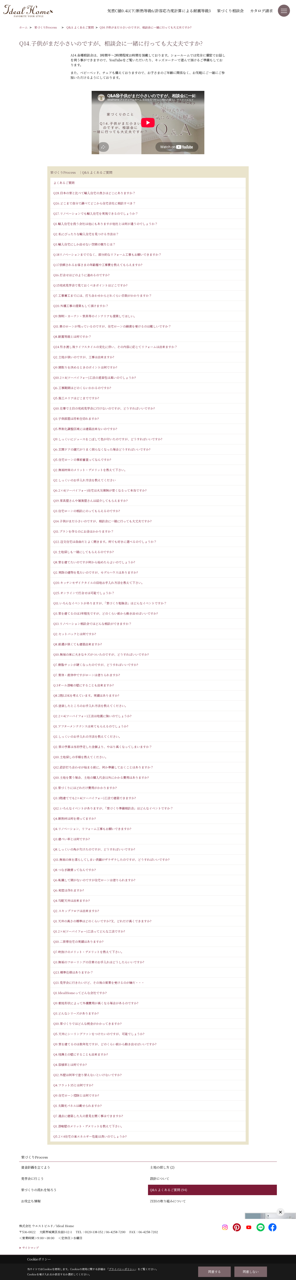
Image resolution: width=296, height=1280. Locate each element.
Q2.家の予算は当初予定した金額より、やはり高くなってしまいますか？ (102, 747)
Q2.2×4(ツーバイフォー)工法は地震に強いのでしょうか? (92, 716)
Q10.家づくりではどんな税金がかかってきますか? (87, 1023)
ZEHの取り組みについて (168, 1201)
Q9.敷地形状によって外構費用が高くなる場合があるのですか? (95, 1003)
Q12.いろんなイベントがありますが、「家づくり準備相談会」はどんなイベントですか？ (113, 808)
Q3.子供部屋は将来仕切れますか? (76, 418)
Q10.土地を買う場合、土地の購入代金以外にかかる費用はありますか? (101, 777)
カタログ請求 (261, 10)
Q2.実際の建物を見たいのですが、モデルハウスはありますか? (95, 572)
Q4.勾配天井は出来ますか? (71, 900)
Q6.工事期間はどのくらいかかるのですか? (82, 388)
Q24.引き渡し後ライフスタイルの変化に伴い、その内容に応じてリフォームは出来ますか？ (115, 347)
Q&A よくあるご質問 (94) (168, 1190)
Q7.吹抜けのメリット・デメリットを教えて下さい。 (88, 952)
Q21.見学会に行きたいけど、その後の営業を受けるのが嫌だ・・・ (98, 982)
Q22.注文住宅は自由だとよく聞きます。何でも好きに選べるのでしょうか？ (105, 541)
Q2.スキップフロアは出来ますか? (76, 911)
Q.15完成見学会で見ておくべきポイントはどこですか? (90, 285)
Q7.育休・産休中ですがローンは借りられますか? (86, 675)
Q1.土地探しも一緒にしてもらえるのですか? (83, 552)
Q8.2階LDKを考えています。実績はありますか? (86, 695)
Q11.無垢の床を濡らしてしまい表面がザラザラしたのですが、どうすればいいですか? (111, 859)
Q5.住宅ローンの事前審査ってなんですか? (82, 459)
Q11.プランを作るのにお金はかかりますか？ (83, 531)
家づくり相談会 (230, 10)
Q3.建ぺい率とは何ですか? (71, 839)
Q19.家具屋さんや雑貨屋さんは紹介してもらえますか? (90, 500)
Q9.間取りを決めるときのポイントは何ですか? (85, 367)
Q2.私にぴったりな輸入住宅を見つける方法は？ (86, 234)
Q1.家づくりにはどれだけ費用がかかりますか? (85, 788)
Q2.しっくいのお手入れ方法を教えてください (84, 480)
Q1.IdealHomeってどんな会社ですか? (80, 993)
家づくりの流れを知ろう (39, 1190)
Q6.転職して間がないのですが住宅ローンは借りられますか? (94, 880)
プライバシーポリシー (122, 1269)
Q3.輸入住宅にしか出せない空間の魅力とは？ (84, 244)
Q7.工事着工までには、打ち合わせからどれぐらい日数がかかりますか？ (102, 295)
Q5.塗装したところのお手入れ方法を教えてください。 (90, 706)
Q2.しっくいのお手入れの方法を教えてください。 (87, 736)
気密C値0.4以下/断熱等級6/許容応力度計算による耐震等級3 (159, 10)
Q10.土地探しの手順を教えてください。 (80, 757)
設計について (159, 1178)
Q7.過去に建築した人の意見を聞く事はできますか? (88, 1116)
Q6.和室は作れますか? (68, 890)
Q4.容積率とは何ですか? (70, 1064)
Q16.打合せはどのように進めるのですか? (81, 275)
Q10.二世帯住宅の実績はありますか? (78, 941)
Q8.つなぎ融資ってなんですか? (74, 870)
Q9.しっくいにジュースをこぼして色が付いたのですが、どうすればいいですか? (107, 439)
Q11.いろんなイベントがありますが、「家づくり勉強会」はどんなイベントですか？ (110, 603)
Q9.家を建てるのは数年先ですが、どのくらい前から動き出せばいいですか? (104, 1044)
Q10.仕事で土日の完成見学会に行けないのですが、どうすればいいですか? (104, 408)
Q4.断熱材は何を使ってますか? (74, 818)
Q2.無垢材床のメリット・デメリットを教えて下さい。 (90, 470)
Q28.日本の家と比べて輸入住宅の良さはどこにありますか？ (94, 193)
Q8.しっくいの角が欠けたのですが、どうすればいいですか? (94, 849)
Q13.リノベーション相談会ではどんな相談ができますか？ (92, 624)
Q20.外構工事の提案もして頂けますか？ (81, 306)
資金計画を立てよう (35, 1167)
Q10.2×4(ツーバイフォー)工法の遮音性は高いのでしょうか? (94, 377)
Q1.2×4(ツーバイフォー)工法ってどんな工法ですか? (89, 931)
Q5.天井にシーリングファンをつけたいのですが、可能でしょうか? (98, 1034)
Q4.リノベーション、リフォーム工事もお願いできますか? (92, 829)
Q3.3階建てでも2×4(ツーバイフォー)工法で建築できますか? (94, 798)
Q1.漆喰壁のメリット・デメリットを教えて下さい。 (88, 1126)
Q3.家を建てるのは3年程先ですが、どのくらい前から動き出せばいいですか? (105, 613)
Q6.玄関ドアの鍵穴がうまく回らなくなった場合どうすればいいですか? (101, 449)
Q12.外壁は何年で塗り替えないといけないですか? (87, 1075)
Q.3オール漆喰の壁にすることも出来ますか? (83, 685)
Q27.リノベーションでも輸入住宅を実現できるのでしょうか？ (95, 213)
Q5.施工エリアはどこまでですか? (76, 398)
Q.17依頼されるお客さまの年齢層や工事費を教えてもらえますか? (97, 265)
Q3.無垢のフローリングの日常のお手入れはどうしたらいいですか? (98, 962)
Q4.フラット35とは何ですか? (73, 1085)
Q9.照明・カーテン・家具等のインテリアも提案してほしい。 (95, 316)
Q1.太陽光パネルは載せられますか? (77, 1105)
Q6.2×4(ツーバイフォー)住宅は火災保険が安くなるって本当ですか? (100, 490)
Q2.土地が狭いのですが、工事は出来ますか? (83, 357)
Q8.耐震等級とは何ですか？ (72, 336)
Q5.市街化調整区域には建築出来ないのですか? (85, 429)
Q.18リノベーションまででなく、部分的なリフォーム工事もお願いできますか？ (107, 254)
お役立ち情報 (30, 1201)
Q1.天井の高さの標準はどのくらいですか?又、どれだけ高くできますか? (102, 921)
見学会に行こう (32, 1178)
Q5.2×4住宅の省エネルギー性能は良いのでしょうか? (90, 1136)
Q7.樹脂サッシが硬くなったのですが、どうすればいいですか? (95, 665)
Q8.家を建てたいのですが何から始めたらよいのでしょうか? (94, 562)
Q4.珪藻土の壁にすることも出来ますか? (80, 1054)
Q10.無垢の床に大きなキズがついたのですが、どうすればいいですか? (101, 654)
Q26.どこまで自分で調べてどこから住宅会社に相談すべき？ (94, 203)
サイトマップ (30, 1247)
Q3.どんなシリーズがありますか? (76, 1013)
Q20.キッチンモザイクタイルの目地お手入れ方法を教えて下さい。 (98, 582)
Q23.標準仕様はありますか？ (73, 972)
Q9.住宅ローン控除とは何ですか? (76, 1095)
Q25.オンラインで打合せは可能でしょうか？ (84, 593)
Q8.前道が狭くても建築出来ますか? (77, 644)
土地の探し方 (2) (162, 1167)
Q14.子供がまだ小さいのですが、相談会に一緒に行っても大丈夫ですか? (102, 521)
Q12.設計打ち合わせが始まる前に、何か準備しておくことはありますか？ (103, 767)
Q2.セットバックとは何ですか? (74, 634)
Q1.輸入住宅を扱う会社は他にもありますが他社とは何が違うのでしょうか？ (105, 224)
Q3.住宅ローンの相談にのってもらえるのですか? (86, 511)
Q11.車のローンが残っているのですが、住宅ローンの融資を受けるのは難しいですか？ (112, 326)
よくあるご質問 (64, 183)
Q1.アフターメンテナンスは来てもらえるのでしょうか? (90, 726)
